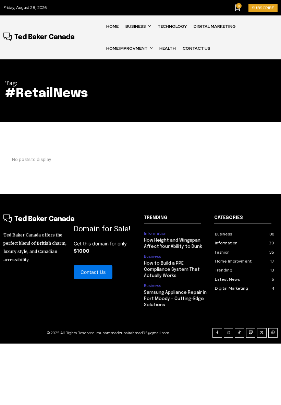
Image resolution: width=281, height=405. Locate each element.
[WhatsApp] (273, 333)
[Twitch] (251, 333)
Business (152, 256)
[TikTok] (239, 333)
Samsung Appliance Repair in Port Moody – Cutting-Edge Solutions (175, 298)
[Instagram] (228, 333)
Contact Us (93, 272)
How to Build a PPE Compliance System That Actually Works (172, 269)
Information (155, 233)
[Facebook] (217, 333)
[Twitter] (262, 333)
